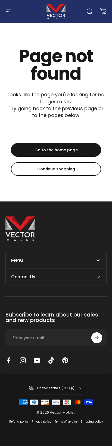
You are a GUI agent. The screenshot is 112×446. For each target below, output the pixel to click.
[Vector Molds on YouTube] (37, 360)
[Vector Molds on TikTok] (51, 360)
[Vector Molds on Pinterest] (65, 360)
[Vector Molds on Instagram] (23, 360)
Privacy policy (41, 422)
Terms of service (66, 422)
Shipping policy (92, 422)
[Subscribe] (96, 337)
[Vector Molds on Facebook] (8, 360)
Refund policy (19, 422)
